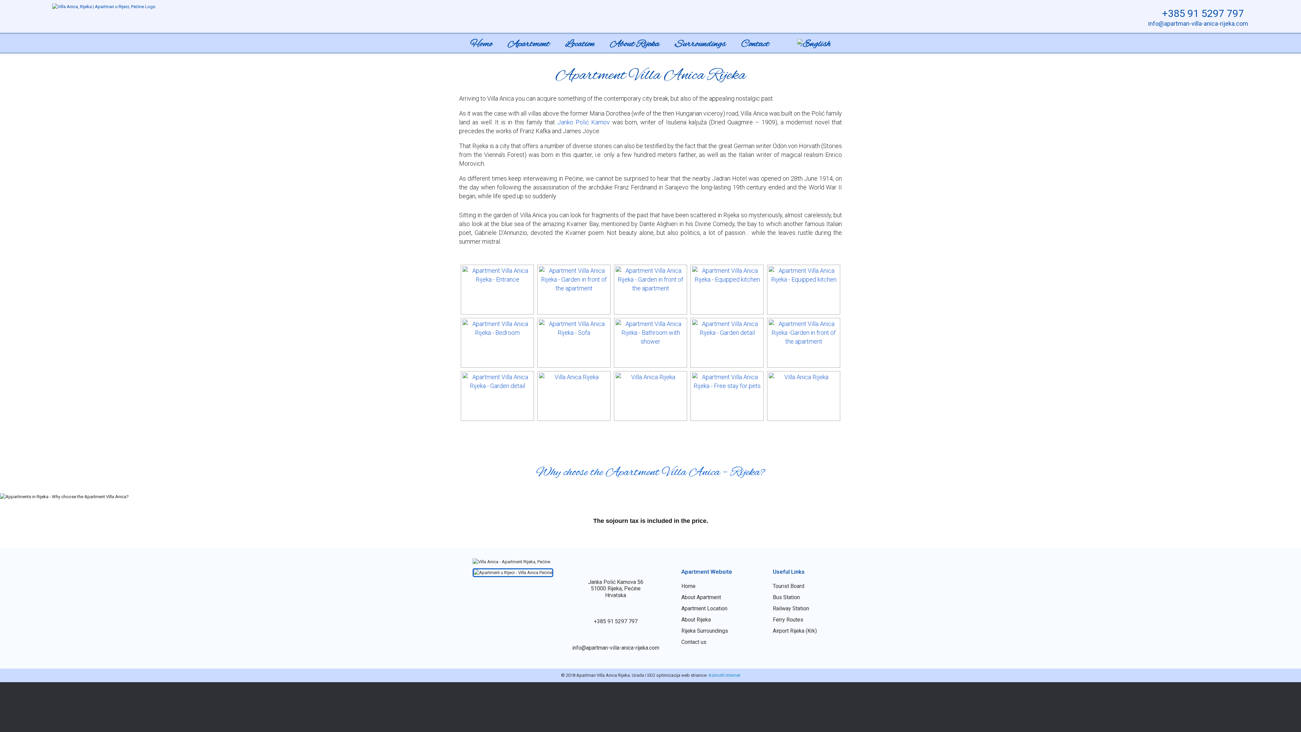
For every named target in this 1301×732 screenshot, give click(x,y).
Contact (755, 44)
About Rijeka (634, 44)
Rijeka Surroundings (704, 631)
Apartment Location (704, 608)
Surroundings (700, 44)
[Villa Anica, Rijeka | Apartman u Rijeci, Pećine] (104, 6)
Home (481, 44)
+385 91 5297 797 (1202, 13)
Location (580, 44)
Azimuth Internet (724, 675)
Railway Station (791, 608)
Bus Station (786, 597)
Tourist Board (788, 586)
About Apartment (701, 597)
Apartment (529, 44)
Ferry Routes (788, 619)
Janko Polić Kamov (583, 122)
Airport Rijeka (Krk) (795, 631)
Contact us (693, 642)
